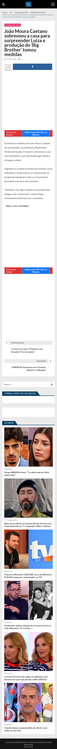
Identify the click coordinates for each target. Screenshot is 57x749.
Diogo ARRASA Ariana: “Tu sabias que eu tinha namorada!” (26, 473)
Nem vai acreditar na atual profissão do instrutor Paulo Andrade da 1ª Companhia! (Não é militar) (28, 524)
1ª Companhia (10, 520)
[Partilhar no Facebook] (32, 67)
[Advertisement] (28, 101)
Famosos (8, 469)
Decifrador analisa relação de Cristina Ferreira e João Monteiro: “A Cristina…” (27, 626)
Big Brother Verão (12, 25)
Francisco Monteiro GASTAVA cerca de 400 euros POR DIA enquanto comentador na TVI (28, 575)
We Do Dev (28, 747)
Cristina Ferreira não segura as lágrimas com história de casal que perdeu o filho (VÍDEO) (26, 678)
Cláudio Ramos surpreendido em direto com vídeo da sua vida (25, 729)
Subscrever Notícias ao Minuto (36, 133)
